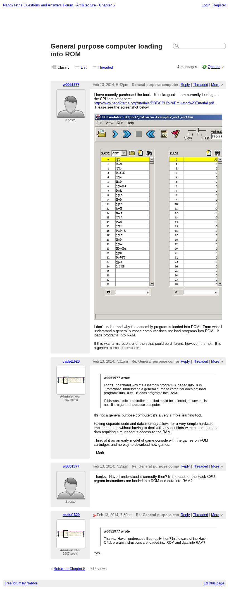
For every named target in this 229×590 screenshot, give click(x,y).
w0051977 (71, 85)
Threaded (105, 67)
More (215, 85)
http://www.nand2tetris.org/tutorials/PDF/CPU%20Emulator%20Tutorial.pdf (154, 103)
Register (219, 5)
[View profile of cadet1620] (70, 391)
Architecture (86, 5)
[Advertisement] (114, 25)
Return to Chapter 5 (69, 569)
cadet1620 (71, 361)
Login (206, 5)
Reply (185, 85)
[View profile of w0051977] (70, 115)
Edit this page (214, 583)
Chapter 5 (107, 5)
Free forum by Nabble (21, 583)
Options (214, 67)
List (84, 67)
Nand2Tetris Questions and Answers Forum (38, 5)
